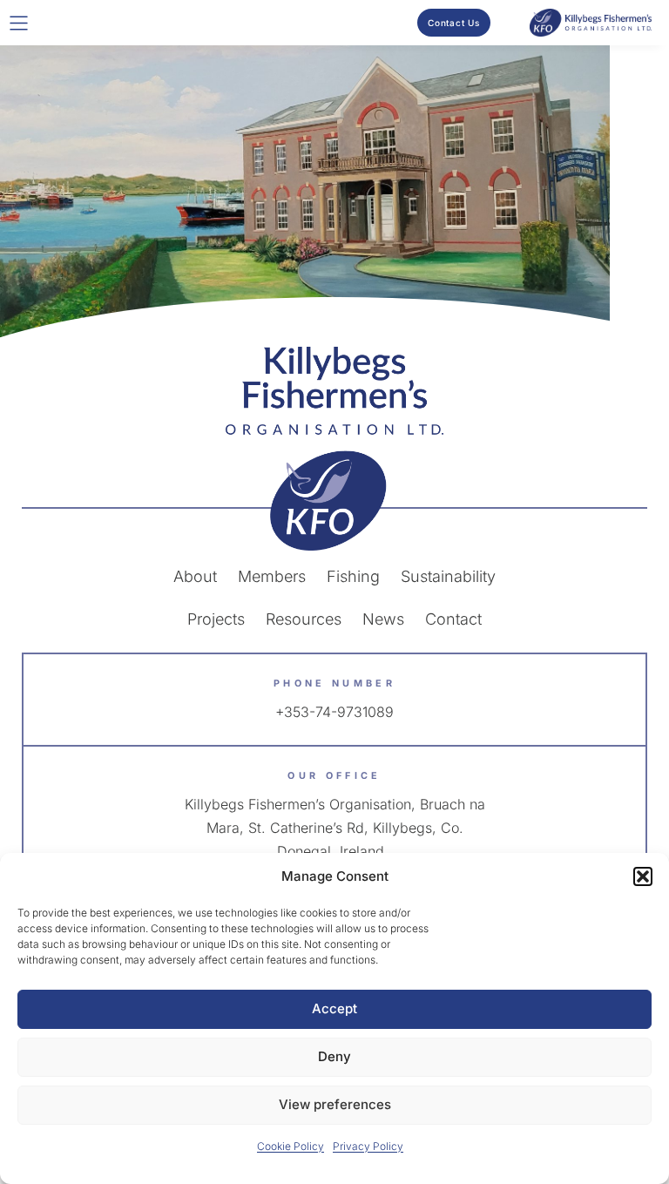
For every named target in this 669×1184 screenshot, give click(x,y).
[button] (643, 876)
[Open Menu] (19, 23)
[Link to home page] (334, 449)
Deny (334, 1056)
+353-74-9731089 (334, 712)
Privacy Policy (368, 1146)
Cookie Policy (290, 1146)
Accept (334, 1008)
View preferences (335, 1104)
